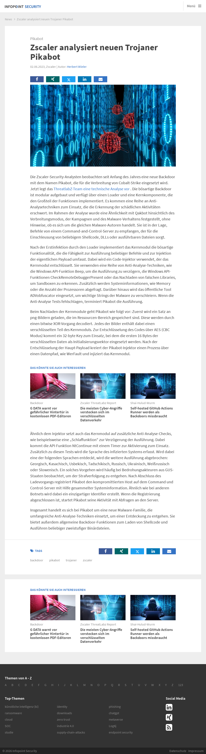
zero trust (63, 719)
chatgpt (114, 713)
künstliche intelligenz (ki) (22, 707)
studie (9, 732)
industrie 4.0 (65, 726)
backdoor (36, 560)
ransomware (13, 713)
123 (180, 685)
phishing (115, 707)
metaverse (116, 719)
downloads (64, 713)
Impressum (196, 751)
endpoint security (121, 732)
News (8, 19)
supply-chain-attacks (71, 732)
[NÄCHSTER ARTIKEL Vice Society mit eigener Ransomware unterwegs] (48, 311)
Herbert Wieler (77, 67)
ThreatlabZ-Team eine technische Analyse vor (92, 188)
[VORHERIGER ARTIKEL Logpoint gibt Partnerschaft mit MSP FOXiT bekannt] (11, 311)
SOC (8, 726)
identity (62, 707)
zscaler (87, 560)
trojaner (71, 560)
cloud (8, 719)
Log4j (112, 726)
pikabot (54, 560)
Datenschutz (177, 751)
